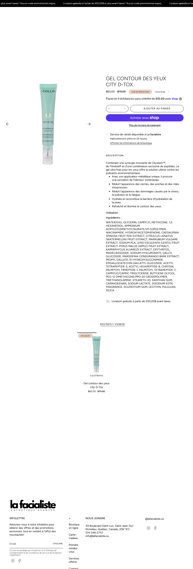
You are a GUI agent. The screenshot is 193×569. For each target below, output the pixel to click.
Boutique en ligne (74, 526)
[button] (37, 30)
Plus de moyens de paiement (145, 125)
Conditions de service (39, 553)
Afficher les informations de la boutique (131, 143)
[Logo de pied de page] (33, 505)
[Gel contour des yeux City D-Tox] (96, 356)
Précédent (7, 124)
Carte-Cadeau (73, 536)
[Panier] (181, 18)
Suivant (89, 124)
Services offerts (74, 560)
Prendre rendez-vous (73, 548)
